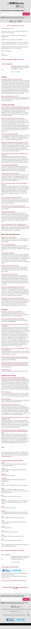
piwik (2, 530)
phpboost (3, 510)
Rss (28, 615)
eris (2, 543)
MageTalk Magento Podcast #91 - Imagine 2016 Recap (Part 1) (14, 357)
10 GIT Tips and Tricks (6, 391)
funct (2, 495)
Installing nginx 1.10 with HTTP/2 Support (10, 173)
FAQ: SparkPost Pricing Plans (7, 253)
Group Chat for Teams (16, 66)
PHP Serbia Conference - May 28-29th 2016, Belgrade (12, 298)
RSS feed (15, 615)
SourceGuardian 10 (23, 587)
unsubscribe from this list (6, 580)
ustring (2, 520)
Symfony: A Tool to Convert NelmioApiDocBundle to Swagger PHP (15, 106)
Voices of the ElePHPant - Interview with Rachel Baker (12, 318)
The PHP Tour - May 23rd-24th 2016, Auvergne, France (13, 286)
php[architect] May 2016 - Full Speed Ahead (10, 404)
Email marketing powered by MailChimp (20, 7)
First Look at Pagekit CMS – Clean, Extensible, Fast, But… (13, 224)
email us (19, 611)
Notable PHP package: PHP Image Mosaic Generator (12, 118)
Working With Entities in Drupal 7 (8, 211)
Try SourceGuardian (11, 25)
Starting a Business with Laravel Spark (9, 133)
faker (2, 516)
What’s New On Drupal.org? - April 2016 (9, 96)
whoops (3, 506)
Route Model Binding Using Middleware (9, 164)
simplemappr (4, 478)
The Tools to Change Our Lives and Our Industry (11, 79)
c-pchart (3, 468)
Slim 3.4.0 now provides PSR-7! (8, 244)
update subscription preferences (19, 580)
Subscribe (26, 14)
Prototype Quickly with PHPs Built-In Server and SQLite (13, 205)
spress (2, 483)
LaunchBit (16, 71)
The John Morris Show (6, 369)
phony (2, 539)
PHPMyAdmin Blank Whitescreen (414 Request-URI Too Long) (14, 142)
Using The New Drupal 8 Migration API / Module (11, 197)
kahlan (2, 488)
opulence (3, 499)
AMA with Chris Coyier (6, 398)
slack (2, 534)
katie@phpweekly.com (7, 456)
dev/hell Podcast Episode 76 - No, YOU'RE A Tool (11, 311)
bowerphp (3, 474)
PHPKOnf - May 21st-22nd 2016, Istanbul (10, 265)
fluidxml (3, 462)
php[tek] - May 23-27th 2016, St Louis (9, 274)
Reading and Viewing (8, 375)
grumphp (3, 526)
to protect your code (19, 25)
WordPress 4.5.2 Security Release (8, 237)
